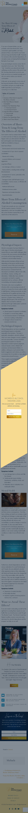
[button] (23, 5)
